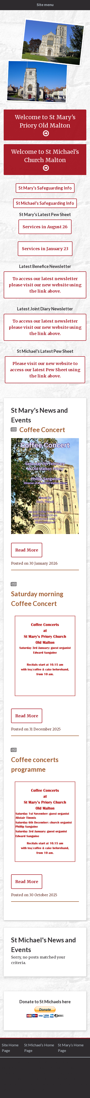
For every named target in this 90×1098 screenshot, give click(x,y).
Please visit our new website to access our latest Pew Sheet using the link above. (45, 370)
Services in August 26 (45, 226)
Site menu (45, 4)
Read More (26, 550)
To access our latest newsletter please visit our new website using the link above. (45, 285)
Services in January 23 (45, 248)
